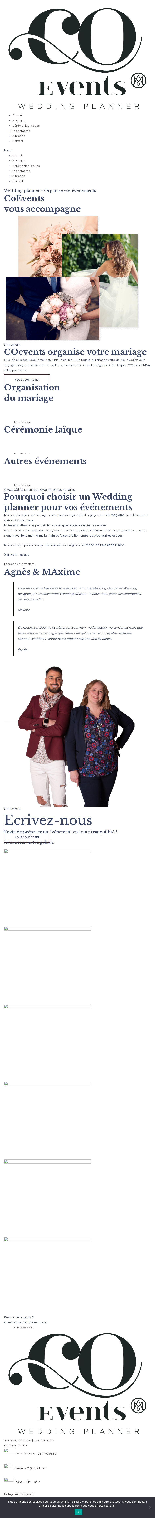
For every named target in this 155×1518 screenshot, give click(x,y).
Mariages (18, 120)
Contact (17, 140)
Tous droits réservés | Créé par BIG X (29, 1440)
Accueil (17, 115)
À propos (18, 135)
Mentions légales (16, 1445)
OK (79, 1512)
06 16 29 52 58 (24, 1453)
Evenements (21, 130)
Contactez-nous (23, 1327)
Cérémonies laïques (26, 125)
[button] (77, 150)
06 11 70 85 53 (47, 1453)
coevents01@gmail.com (29, 1468)
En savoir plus (22, 422)
